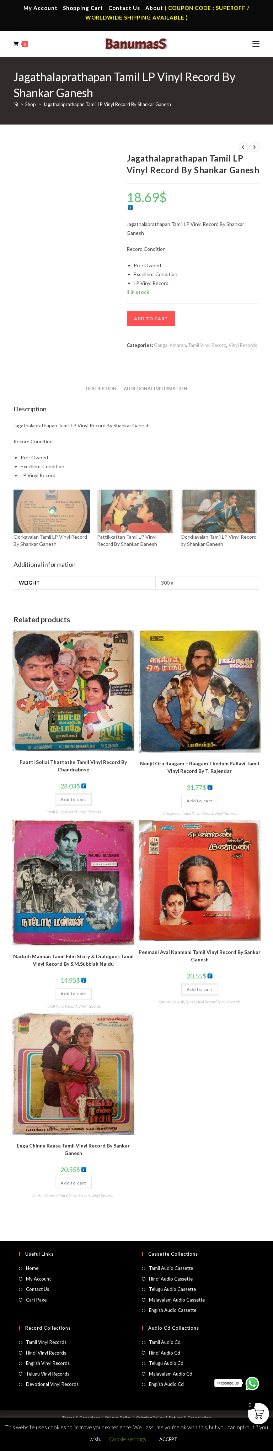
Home (32, 1268)
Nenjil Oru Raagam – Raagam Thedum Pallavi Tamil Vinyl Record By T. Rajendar (199, 767)
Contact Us (124, 8)
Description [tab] (101, 388)
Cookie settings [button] (127, 1439)
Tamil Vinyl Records (46, 1342)
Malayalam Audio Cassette (177, 1300)
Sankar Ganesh (171, 1001)
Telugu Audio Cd (166, 1363)
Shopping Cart (83, 8)
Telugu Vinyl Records (47, 1374)
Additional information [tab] (155, 388)
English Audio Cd (166, 1384)
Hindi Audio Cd (164, 1353)
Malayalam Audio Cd (170, 1374)
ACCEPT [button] (168, 1439)
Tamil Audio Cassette (171, 1268)
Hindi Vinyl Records (46, 1353)
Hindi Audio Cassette (171, 1279)
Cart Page (36, 1300)
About (154, 8)
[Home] (16, 104)
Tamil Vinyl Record (207, 345)
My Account (40, 8)
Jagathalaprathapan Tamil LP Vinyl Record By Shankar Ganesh (107, 104)
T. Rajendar (171, 813)
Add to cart (151, 318)
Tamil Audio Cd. (165, 1342)
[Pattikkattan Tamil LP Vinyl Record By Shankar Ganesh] (135, 511)
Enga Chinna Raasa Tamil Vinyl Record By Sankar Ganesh (73, 1149)
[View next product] (254, 147)
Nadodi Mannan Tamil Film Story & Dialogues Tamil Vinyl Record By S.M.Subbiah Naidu (73, 960)
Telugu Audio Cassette (172, 1289)
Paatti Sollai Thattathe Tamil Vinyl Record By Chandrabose (73, 765)
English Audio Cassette (172, 1310)
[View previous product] (243, 147)
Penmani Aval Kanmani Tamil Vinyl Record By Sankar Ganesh (200, 955)
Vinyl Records (243, 345)
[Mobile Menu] (255, 44)
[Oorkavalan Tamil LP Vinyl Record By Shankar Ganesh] (52, 511)
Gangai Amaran (170, 345)
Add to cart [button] (73, 799)
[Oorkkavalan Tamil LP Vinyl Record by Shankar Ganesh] (219, 511)
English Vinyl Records (48, 1363)
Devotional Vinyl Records (52, 1384)
